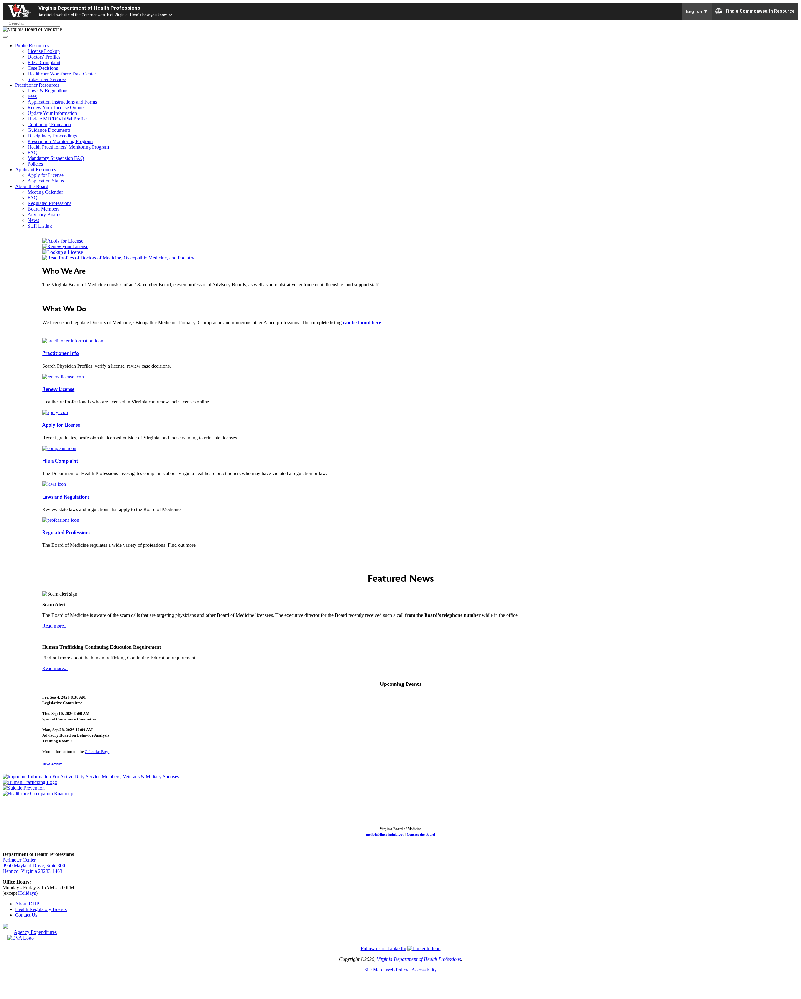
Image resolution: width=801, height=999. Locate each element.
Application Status (46, 180)
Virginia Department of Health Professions (89, 8)
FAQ (33, 152)
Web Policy (396, 969)
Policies (35, 163)
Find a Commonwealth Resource (760, 10)
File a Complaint (44, 62)
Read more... (55, 625)
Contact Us (26, 915)
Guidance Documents (49, 130)
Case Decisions (43, 68)
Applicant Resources (35, 169)
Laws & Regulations (48, 90)
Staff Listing (40, 225)
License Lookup (44, 51)
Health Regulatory (34, 909)
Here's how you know (148, 15)
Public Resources (32, 45)
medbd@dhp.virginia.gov (385, 834)
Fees (32, 96)
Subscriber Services (47, 79)
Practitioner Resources (37, 85)
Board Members (43, 209)
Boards (60, 909)
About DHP (27, 903)
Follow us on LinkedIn (383, 948)
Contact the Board (421, 834)
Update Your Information (52, 113)
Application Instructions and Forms (62, 102)
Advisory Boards (44, 214)
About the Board (31, 186)
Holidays (27, 893)
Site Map (373, 969)
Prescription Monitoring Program (60, 141)
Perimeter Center (19, 860)
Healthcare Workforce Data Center (62, 73)
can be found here (362, 322)
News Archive (52, 764)
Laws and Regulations (65, 497)
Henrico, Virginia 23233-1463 (32, 871)
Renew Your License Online (56, 107)
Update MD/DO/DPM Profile (57, 118)
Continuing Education (49, 124)
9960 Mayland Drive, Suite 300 (34, 865)
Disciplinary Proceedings (52, 135)
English (697, 11)
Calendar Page (97, 751)
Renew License (58, 389)
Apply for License (46, 175)
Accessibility (424, 969)
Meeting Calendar (45, 192)
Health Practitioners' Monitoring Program (68, 147)
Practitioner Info (60, 353)
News (33, 220)
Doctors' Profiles (44, 56)
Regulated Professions (49, 203)
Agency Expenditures (35, 932)
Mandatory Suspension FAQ (56, 158)
